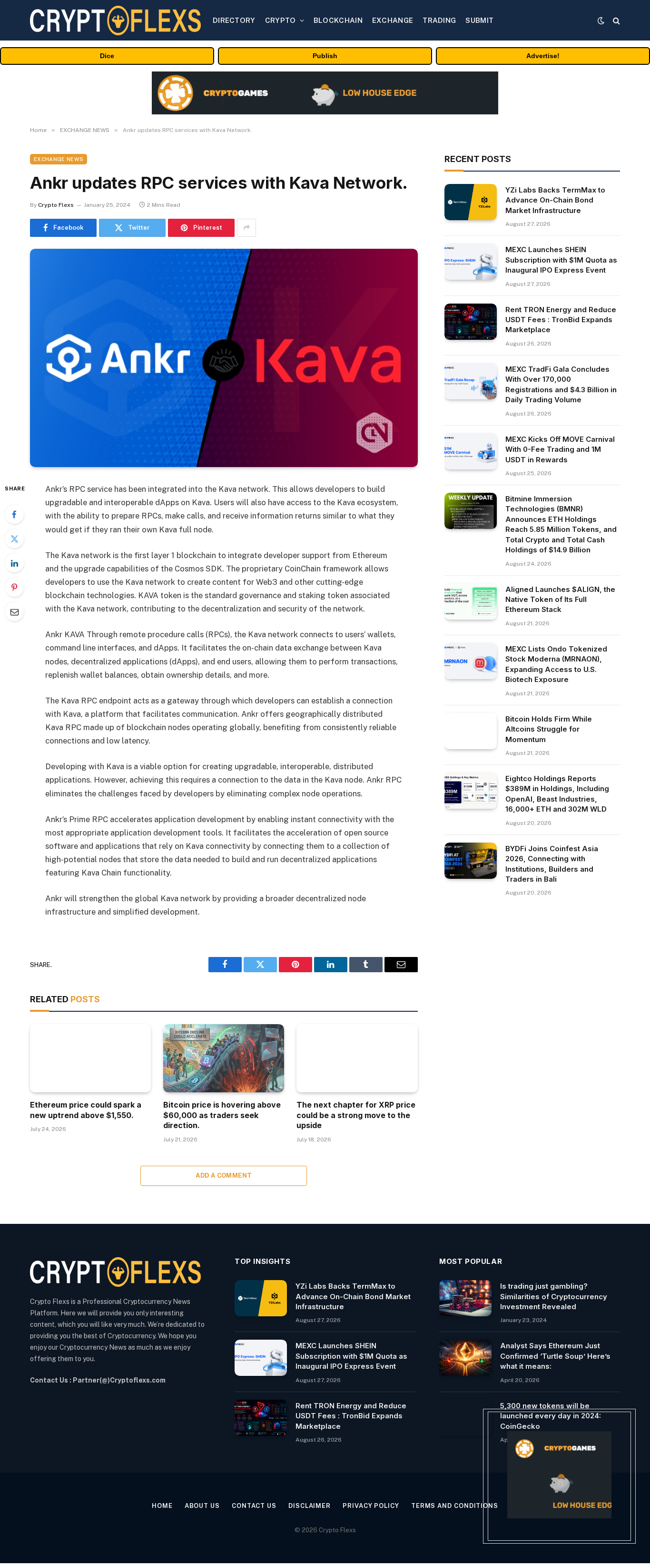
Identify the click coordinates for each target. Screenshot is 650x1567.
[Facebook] (14, 514)
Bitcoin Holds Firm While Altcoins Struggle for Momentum (548, 729)
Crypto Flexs (56, 205)
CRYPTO (280, 20)
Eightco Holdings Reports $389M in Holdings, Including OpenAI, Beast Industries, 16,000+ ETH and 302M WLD (557, 794)
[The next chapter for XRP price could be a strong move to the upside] (356, 1058)
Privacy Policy (371, 1505)
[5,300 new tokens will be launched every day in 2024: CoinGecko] (465, 1418)
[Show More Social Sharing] (246, 228)
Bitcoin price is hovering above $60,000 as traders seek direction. (222, 1115)
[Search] (615, 20)
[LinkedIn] (14, 562)
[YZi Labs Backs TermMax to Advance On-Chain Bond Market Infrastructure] (470, 202)
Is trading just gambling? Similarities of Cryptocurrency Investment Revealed (553, 1296)
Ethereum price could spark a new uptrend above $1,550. (85, 1110)
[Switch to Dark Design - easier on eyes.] (601, 20)
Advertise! (543, 56)
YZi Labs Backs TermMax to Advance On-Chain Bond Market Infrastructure (555, 200)
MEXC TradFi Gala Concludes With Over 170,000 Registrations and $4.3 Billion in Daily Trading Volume (561, 384)
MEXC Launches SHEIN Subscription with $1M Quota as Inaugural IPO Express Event (561, 260)
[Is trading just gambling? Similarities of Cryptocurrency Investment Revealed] (465, 1298)
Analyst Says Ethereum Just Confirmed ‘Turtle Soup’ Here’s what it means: (555, 1356)
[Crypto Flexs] (115, 20)
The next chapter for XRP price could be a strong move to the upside (355, 1115)
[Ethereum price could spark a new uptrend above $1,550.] (90, 1058)
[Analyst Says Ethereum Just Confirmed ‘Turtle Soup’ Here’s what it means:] (465, 1358)
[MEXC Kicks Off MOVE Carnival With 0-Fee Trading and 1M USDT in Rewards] (470, 451)
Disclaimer (309, 1505)
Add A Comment (224, 1175)
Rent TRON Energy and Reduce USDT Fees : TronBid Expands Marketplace (560, 320)
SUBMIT (479, 20)
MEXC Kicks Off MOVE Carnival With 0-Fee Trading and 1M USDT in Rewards (560, 449)
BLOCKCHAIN (338, 20)
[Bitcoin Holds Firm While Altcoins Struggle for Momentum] (470, 731)
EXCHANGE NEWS (58, 159)
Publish (325, 56)
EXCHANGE (392, 20)
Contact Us (254, 1505)
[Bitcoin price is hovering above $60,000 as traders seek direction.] (223, 1058)
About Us (202, 1505)
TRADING (439, 20)
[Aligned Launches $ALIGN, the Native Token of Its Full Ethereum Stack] (470, 601)
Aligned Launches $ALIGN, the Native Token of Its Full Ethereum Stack (560, 599)
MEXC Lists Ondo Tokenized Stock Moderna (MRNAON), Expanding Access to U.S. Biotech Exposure (556, 664)
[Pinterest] (14, 587)
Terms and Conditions (454, 1505)
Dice (107, 56)
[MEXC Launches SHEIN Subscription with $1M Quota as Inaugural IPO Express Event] (470, 262)
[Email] (14, 611)
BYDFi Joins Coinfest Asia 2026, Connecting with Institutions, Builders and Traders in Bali (551, 864)
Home (162, 1505)
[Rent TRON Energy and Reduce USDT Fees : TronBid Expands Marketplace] (470, 322)
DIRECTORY (234, 20)
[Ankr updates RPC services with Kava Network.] (224, 358)
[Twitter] (14, 538)
